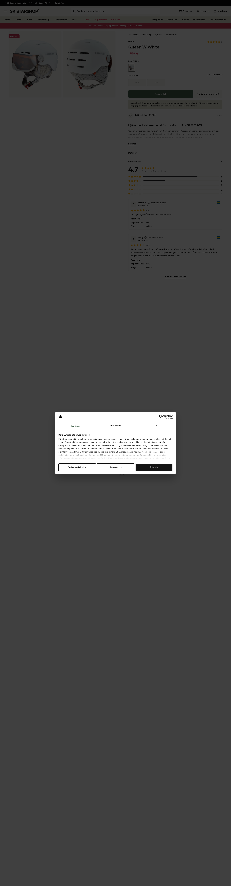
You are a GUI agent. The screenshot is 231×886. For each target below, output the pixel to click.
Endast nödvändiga (77, 467)
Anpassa (114, 467)
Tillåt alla (154, 467)
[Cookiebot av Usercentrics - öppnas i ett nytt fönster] (161, 417)
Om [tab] (155, 425)
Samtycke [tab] (75, 426)
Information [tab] (115, 425)
